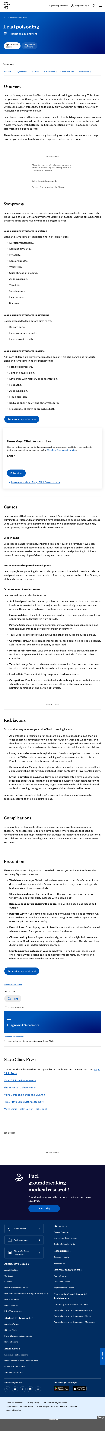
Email (11, 455)
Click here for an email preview (61, 450)
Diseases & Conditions (17, 17)
